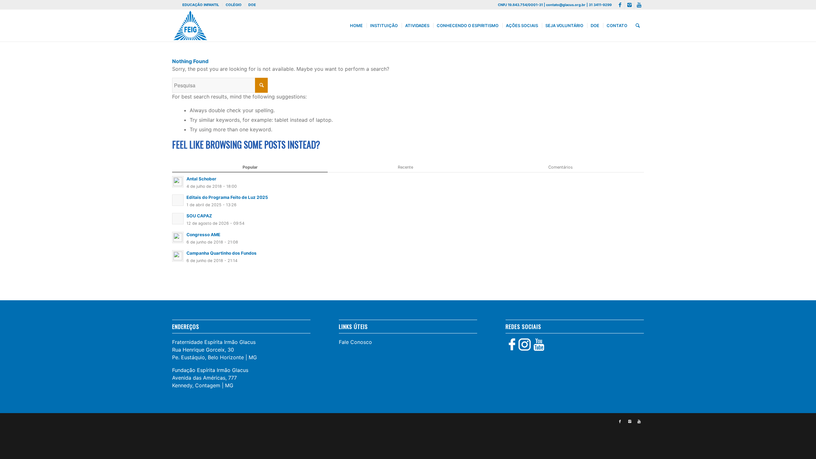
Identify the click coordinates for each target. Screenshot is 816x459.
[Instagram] (629, 5)
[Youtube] (639, 5)
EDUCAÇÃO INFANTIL (200, 5)
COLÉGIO (234, 5)
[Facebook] (619, 5)
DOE (252, 5)
